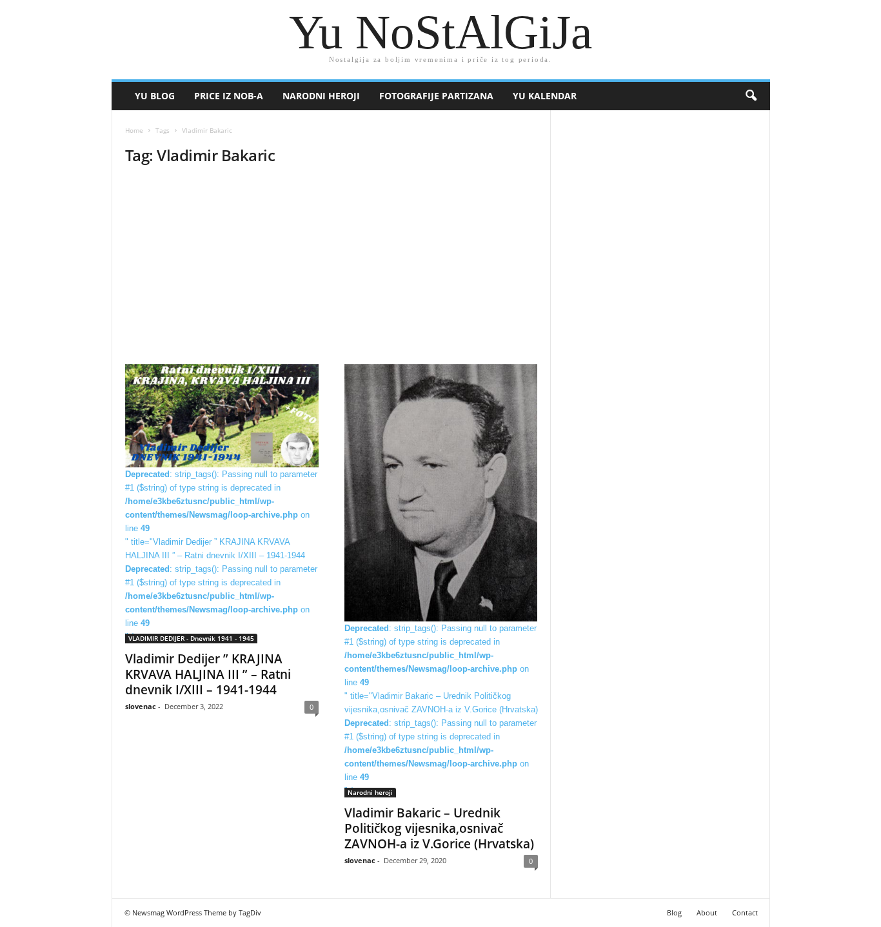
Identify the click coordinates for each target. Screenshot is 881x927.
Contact (745, 912)
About (707, 912)
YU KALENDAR (545, 96)
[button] (751, 96)
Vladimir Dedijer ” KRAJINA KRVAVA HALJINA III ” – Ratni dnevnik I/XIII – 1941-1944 (208, 674)
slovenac (140, 706)
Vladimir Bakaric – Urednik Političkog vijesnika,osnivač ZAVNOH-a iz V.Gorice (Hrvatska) (439, 828)
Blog (674, 912)
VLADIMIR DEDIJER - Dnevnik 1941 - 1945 (191, 638)
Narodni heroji (321, 96)
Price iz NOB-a (228, 96)
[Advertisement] (331, 269)
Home (134, 130)
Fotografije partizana (436, 96)
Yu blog (155, 96)
